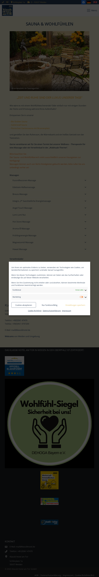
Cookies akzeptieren (23, 305)
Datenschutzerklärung (52, 311)
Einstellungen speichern (75, 305)
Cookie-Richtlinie (35, 311)
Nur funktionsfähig (49, 305)
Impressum (66, 311)
